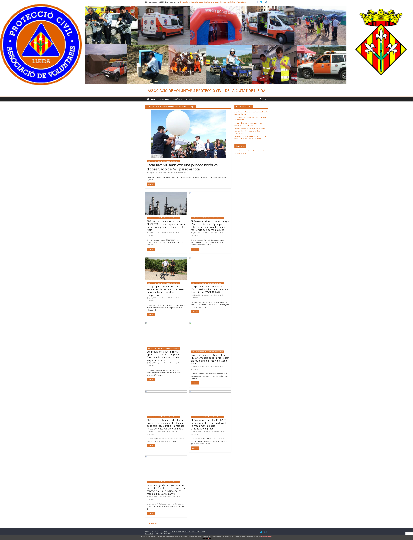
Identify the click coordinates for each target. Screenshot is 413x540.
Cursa (251, 151)
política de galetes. (266, 536)
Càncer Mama (257, 151)
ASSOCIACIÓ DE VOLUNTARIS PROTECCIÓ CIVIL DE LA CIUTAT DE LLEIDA (206, 90)
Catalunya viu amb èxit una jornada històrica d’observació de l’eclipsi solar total (182, 167)
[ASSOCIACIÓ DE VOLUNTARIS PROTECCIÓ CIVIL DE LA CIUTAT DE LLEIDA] (206, 5)
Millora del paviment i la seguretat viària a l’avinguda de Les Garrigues (204, 2)
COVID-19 (188, 99)
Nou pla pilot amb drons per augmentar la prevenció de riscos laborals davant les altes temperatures (165, 290)
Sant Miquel (241, 153)
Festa (262, 151)
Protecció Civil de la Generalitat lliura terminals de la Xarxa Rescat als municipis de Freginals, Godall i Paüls (210, 359)
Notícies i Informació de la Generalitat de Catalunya (163, 161)
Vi (245, 153)
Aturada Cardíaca (239, 151)
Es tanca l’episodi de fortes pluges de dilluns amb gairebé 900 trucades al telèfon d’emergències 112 (249, 131)
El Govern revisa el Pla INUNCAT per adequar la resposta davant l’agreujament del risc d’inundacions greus (209, 424)
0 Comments (182, 173)
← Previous (151, 523)
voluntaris (163, 173)
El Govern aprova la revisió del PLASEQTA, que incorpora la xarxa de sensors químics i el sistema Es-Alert (166, 225)
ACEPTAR (206, 538)
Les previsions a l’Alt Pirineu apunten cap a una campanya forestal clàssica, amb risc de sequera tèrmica (163, 356)
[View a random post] (265, 99)
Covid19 (247, 151)
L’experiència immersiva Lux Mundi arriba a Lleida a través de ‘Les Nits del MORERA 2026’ (209, 289)
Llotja (236, 153)
